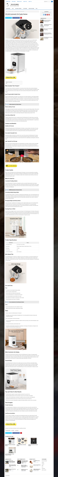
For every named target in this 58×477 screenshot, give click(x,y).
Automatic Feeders (18, 8)
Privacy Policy (19, 1)
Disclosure (13, 1)
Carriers (43, 462)
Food (13, 8)
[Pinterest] (21, 18)
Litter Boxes (25, 8)
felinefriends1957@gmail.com (9, 15)
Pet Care (13, 430)
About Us (30, 1)
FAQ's (42, 465)
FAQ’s (36, 8)
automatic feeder (8, 430)
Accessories (8, 8)
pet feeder (16, 430)
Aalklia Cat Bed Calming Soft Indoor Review (37, 469)
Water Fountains (31, 8)
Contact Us (25, 1)
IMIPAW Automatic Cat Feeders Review (24, 470)
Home (7, 11)
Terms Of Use (8, 1)
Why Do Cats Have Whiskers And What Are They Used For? (24, 466)
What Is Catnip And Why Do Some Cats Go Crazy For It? (12, 466)
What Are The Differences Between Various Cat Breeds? (12, 461)
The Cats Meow (7, 475)
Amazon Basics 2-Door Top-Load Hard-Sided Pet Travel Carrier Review (24, 461)
